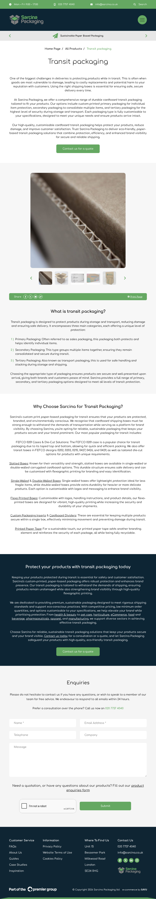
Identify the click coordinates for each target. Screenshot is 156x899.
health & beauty (65, 614)
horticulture (101, 614)
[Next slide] (146, 36)
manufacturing (78, 618)
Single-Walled (20, 480)
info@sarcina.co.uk (130, 852)
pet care (86, 614)
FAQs (12, 846)
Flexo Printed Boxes (24, 498)
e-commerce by (134, 889)
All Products (73, 48)
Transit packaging (99, 48)
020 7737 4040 (114, 708)
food (131, 614)
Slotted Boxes (18, 463)
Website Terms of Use (57, 852)
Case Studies (18, 864)
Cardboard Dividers (62, 515)
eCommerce (119, 614)
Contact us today (56, 636)
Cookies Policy (52, 858)
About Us (15, 852)
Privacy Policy (52, 846)
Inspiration (16, 870)
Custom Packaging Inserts (28, 515)
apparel (55, 618)
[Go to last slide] (10, 36)
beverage (18, 618)
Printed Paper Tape (28, 528)
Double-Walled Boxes (46, 480)
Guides (14, 858)
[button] (45, 278)
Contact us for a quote (78, 148)
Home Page (52, 48)
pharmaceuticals (37, 618)
